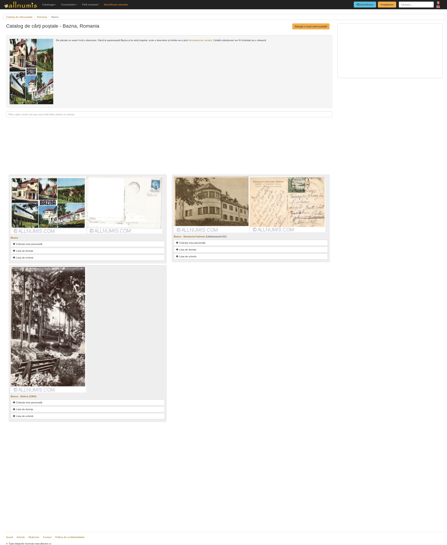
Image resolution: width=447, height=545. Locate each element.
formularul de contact (200, 40)
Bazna (14, 237)
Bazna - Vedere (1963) (23, 396)
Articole (21, 537)
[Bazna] (48, 205)
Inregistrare (387, 4)
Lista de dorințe (24, 250)
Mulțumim (33, 537)
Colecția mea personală (28, 244)
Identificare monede (116, 4)
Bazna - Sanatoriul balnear (189, 236)
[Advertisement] (111, 150)
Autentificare (366, 4)
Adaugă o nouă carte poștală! (311, 26)
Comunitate (68, 4)
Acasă (9, 537)
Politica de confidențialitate (70, 537)
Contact (47, 537)
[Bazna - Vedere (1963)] (48, 329)
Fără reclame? (90, 4)
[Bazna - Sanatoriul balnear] (211, 204)
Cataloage (48, 4)
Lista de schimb (24, 257)
